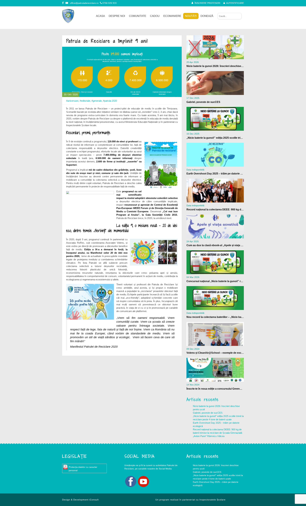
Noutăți (191, 15)
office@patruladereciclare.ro (84, 3)
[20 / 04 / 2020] (122, 71)
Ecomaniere (172, 15)
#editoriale (85, 100)
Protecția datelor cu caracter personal (83, 469)
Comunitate (137, 15)
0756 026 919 (109, 3)
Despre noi (117, 15)
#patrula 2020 (110, 100)
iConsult (94, 499)
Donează (206, 15)
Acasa (100, 15)
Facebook (130, 481)
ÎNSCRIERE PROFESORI (207, 3)
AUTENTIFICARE (235, 3)
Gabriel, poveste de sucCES (207, 412)
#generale (96, 100)
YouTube (143, 481)
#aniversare (72, 100)
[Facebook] (63, 3)
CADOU (155, 15)
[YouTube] (67, 3)
